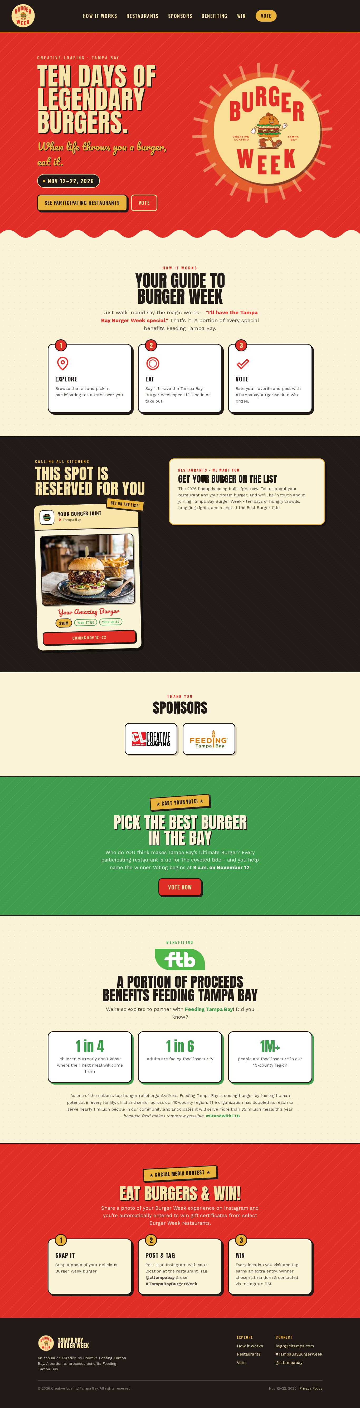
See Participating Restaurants (82, 202)
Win (241, 15)
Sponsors (180, 15)
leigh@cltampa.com (295, 1346)
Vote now (180, 887)
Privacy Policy (310, 1388)
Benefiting (214, 15)
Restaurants (143, 15)
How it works (100, 15)
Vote (266, 15)
